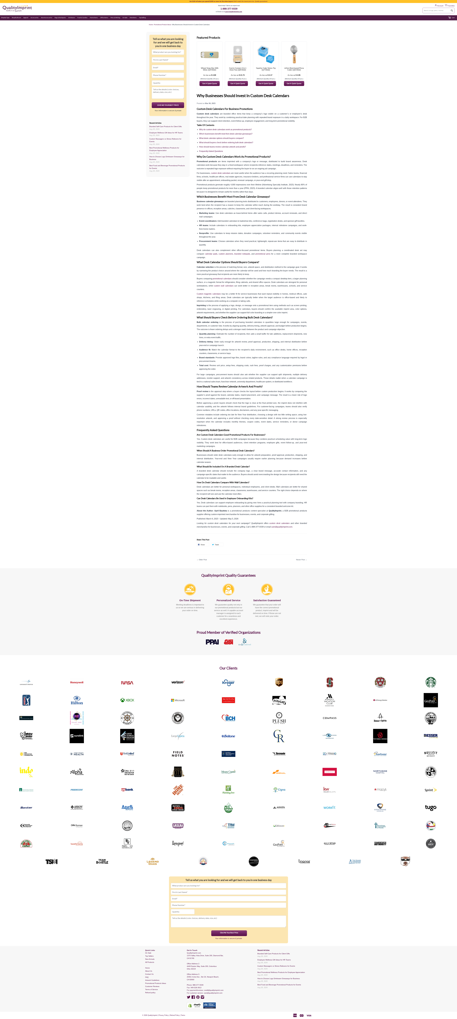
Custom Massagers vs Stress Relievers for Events (276, 966)
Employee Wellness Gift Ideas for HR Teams (166, 133)
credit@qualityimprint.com (214, 990)
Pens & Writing (115, 17)
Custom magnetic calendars (209, 294)
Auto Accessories (46, 17)
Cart (453, 17)
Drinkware (71, 17)
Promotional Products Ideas (155, 983)
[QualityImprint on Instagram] (202, 998)
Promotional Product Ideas (162, 24)
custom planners (226, 254)
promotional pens (262, 254)
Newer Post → (301, 560)
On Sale (124, 17)
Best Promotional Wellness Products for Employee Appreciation (281, 972)
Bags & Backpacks (60, 17)
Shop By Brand (16, 17)
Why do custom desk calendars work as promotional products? (225, 130)
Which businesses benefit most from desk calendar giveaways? (225, 134)
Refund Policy (175, 1015)
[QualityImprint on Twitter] (188, 998)
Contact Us (149, 974)
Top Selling (142, 17)
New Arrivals (149, 959)
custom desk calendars (221, 173)
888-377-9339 (198, 985)
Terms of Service (151, 989)
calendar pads (211, 254)
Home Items (94, 17)
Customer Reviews (152, 986)
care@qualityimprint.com (233, 12)
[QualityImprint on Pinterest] (198, 998)
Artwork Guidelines (152, 980)
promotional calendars (222, 279)
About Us (148, 971)
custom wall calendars (223, 286)
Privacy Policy (164, 1015)
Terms (183, 1015)
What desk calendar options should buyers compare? (221, 138)
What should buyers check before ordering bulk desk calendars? (226, 142)
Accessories (35, 17)
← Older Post (202, 560)
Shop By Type (5, 17)
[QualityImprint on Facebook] (193, 998)
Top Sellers (149, 956)
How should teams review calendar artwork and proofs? (222, 147)
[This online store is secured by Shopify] (194, 1005)
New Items (133, 17)
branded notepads (242, 254)
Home (147, 968)
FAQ (147, 977)
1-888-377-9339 (229, 8)
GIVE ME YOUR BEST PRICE (168, 105)
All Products (149, 962)
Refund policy (150, 993)
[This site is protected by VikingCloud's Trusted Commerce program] (209, 1005)
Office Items (104, 17)
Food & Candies (82, 17)
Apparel (25, 17)
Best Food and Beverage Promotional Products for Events (279, 985)
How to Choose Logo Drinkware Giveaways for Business (278, 978)
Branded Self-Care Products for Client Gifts (165, 126)
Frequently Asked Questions (211, 151)
